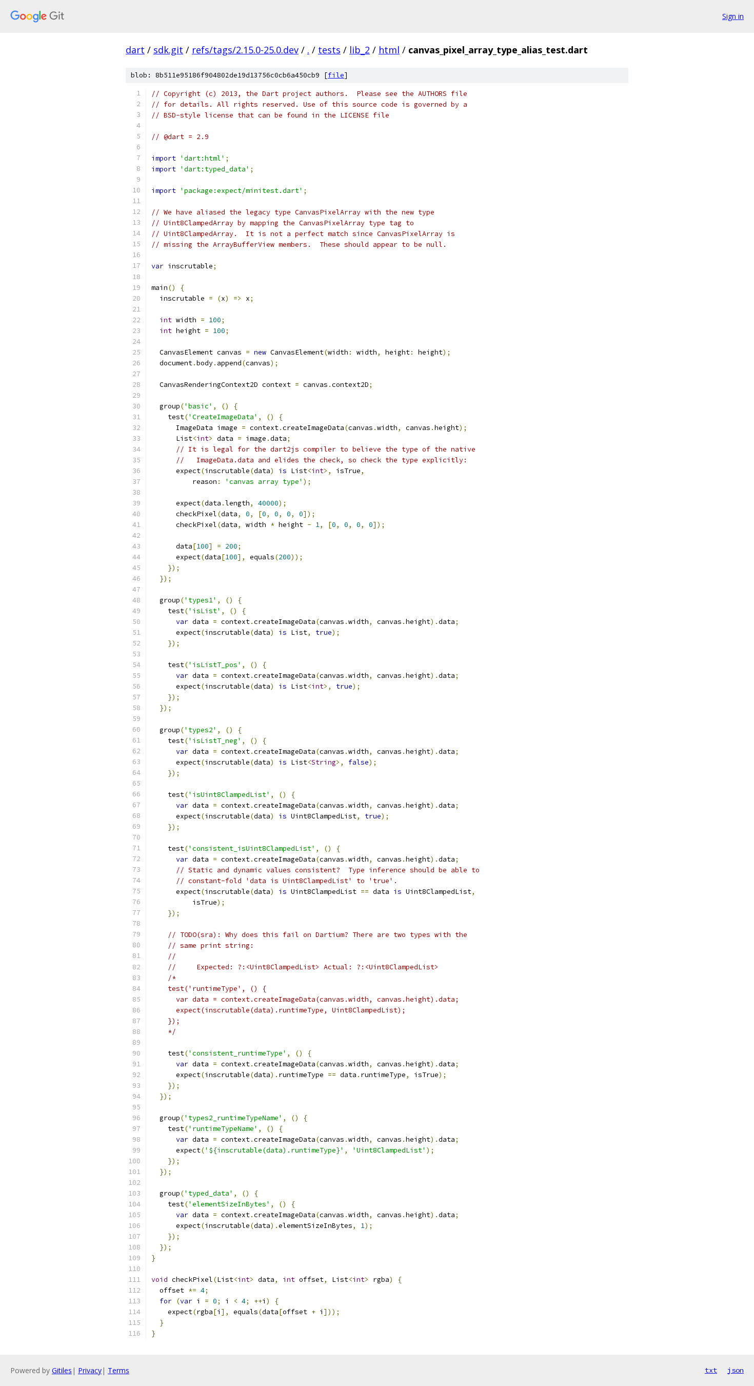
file (336, 75)
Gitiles (62, 1370)
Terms (118, 1370)
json (735, 1370)
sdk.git (168, 50)
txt (711, 1370)
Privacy (90, 1370)
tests (329, 50)
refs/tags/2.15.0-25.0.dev (245, 50)
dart (135, 50)
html (389, 50)
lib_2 (359, 50)
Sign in (733, 16)
